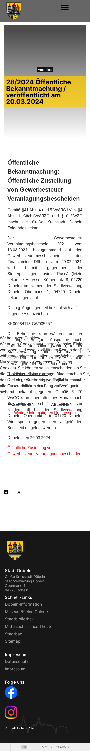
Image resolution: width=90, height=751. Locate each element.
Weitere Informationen (33, 413)
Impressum (66, 413)
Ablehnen (62, 404)
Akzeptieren (21, 404)
